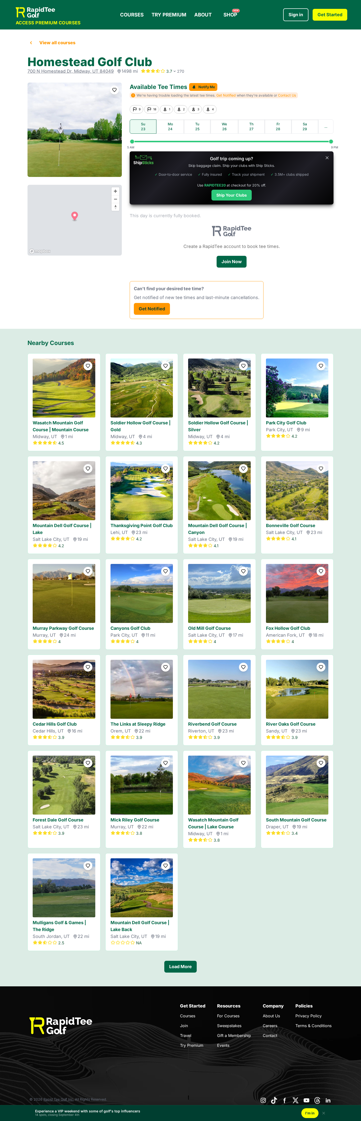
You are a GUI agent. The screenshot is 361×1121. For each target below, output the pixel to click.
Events (223, 1045)
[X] (295, 1100)
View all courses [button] (57, 42)
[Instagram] (263, 1100)
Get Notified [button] (226, 95)
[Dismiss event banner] (323, 1113)
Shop (230, 13)
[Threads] (317, 1100)
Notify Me (206, 87)
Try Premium (169, 15)
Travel (185, 1035)
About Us (271, 1015)
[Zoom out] (115, 199)
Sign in (296, 14)
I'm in (310, 1113)
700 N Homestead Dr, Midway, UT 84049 (71, 71)
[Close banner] (327, 157)
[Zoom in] (115, 191)
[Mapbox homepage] (40, 251)
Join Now (232, 261)
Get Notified (152, 308)
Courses (132, 15)
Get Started (330, 14)
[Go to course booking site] (75, 130)
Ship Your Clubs (231, 195)
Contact (270, 1035)
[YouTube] (306, 1100)
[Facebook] (284, 1100)
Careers (270, 1025)
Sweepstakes (229, 1025)
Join (184, 1025)
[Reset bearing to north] (115, 207)
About (203, 15)
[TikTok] (274, 1100)
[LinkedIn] (328, 1100)
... (325, 126)
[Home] (48, 12)
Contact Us (287, 95)
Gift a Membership (234, 1035)
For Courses (228, 1015)
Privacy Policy (308, 1015)
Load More (180, 966)
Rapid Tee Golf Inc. (58, 1099)
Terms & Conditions (313, 1025)
